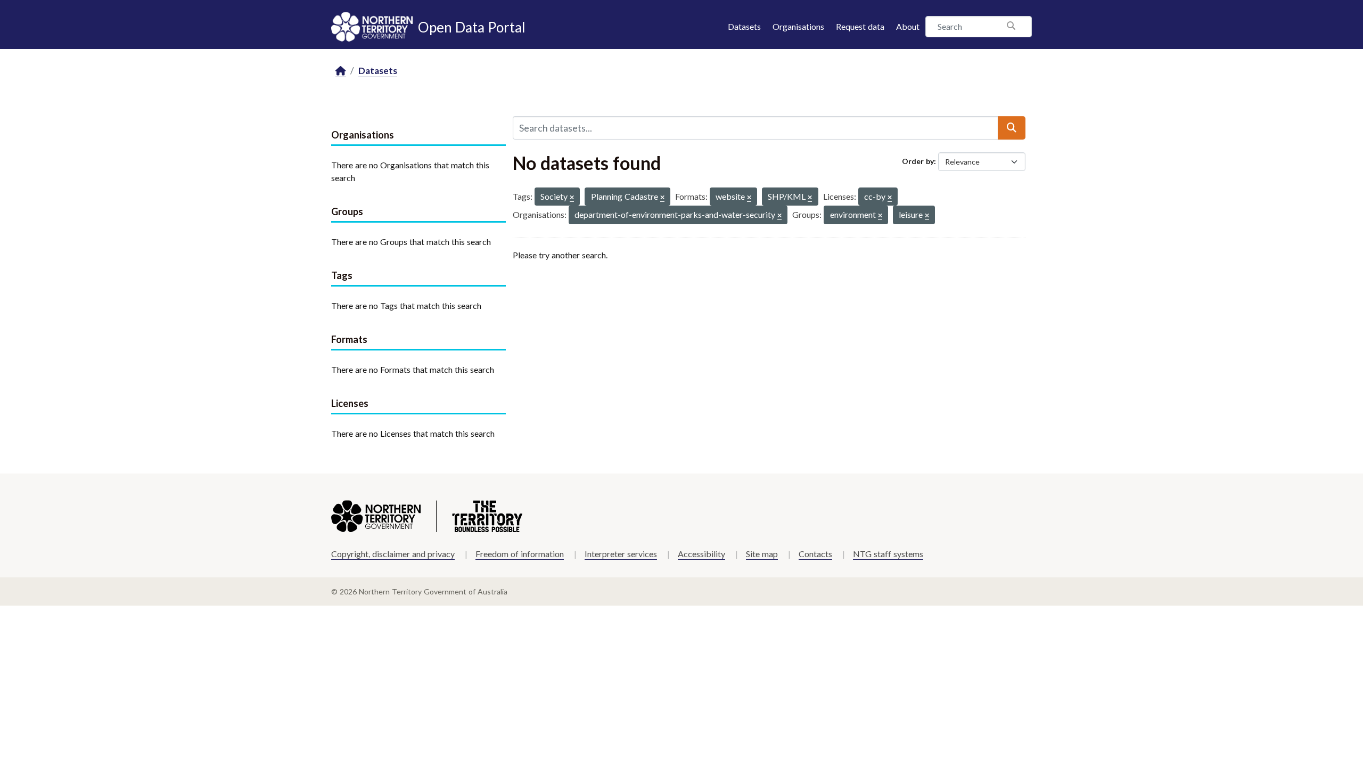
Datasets (744, 26)
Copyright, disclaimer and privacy (393, 554)
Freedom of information (519, 554)
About (907, 26)
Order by (918, 161)
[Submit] (1011, 128)
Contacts (815, 554)
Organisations (798, 26)
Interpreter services (621, 554)
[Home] (340, 71)
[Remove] (572, 198)
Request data (860, 26)
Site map (762, 554)
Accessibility (701, 554)
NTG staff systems (888, 554)
